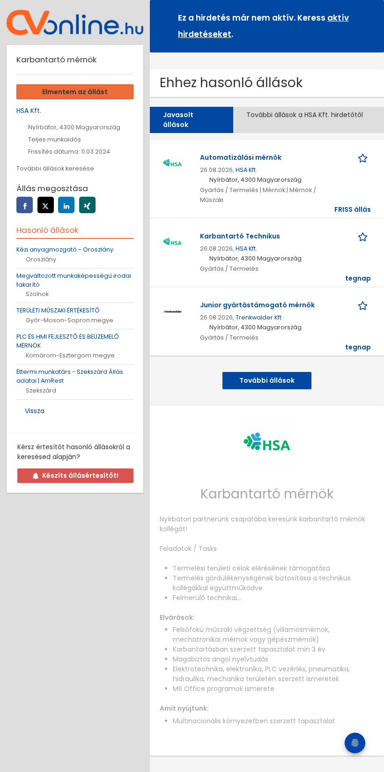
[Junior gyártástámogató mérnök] (172, 310)
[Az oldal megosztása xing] (87, 205)
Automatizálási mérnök (240, 157)
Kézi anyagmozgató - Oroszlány (64, 249)
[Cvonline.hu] (75, 22)
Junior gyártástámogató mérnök (257, 305)
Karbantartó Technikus (240, 236)
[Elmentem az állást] (364, 157)
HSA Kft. (246, 170)
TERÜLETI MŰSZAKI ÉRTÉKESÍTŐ (58, 310)
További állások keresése (55, 168)
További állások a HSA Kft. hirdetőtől (304, 114)
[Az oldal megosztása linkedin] (66, 205)
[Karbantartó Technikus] (172, 241)
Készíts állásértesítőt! (80, 475)
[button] (369, 25)
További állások (267, 380)
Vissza (34, 411)
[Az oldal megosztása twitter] (45, 205)
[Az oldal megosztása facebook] (24, 205)
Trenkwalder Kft (258, 317)
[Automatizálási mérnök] (172, 163)
